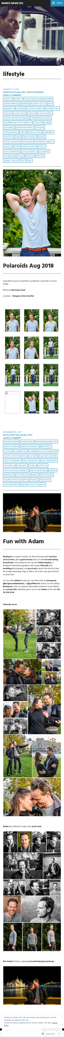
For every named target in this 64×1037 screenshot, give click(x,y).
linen (18, 137)
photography (29, 151)
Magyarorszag (39, 470)
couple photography (15, 456)
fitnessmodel (11, 132)
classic (31, 113)
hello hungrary (12, 461)
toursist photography (16, 480)
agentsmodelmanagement (38, 99)
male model (30, 137)
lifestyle (8, 92)
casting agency (35, 108)
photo (42, 146)
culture (33, 456)
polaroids (9, 156)
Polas (17, 92)
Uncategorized (35, 92)
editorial (8, 127)
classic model (45, 113)
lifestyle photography (16, 470)
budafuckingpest (29, 446)
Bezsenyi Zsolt (38, 103)
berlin (25, 103)
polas (20, 156)
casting (20, 108)
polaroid (44, 151)
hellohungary (49, 461)
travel (33, 480)
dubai (47, 123)
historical (9, 465)
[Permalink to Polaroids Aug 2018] (32, 256)
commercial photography (17, 123)
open (16, 146)
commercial (20, 451)
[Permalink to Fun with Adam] (32, 531)
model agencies (12, 142)
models (8, 146)
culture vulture (48, 456)
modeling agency (44, 142)
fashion (40, 127)
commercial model (40, 118)
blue (50, 103)
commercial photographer (43, 451)
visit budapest (11, 484)
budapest (9, 108)
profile (40, 156)
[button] (12, 321)
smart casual (11, 161)
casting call (52, 108)
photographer (11, 151)
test (23, 92)
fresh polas (35, 132)
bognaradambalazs (46, 442)
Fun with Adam (23, 542)
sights (35, 475)
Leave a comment (12, 95)
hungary (48, 132)
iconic (32, 465)
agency (8, 99)
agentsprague (11, 103)
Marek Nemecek (12, 3)
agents (18, 99)
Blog (5, 435)
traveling (45, 480)
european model (24, 127)
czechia (38, 123)
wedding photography (33, 484)
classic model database (16, 118)
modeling (28, 142)
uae (30, 161)
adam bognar (11, 442)
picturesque (23, 475)
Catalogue (19, 113)
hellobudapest (31, 461)
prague (30, 156)
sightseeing (47, 475)
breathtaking (11, 446)
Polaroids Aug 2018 (28, 266)
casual (7, 113)
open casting (29, 146)
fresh (23, 132)
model (41, 137)
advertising (27, 442)
